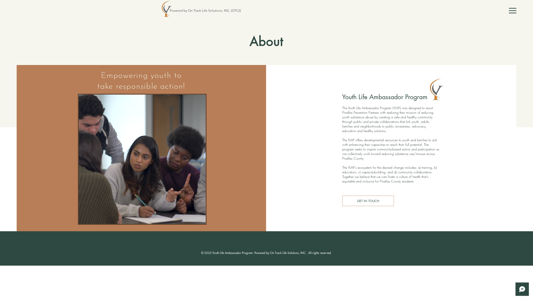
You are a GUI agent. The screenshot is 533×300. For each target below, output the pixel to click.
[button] (512, 10)
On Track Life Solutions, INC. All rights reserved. (301, 253)
